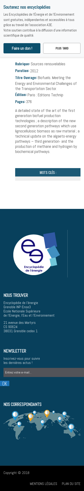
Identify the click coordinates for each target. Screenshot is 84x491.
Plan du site (71, 483)
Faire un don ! (22, 48)
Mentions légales (43, 483)
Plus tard (62, 48)
